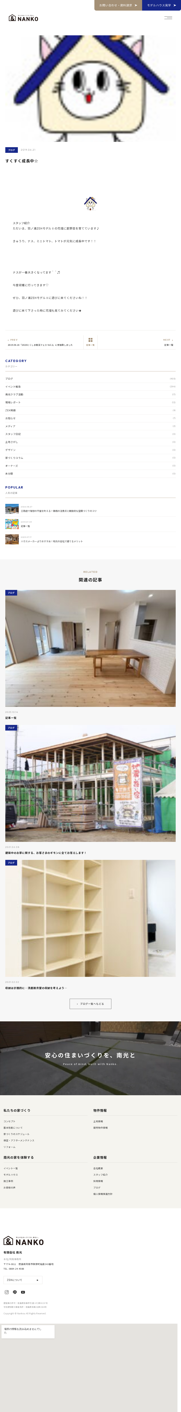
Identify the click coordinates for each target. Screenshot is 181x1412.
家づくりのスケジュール (17, 1134)
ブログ (90, 378)
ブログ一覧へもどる (90, 1004)
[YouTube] (23, 1292)
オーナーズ (90, 465)
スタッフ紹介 (100, 1174)
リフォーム (10, 1147)
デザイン (90, 450)
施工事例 (8, 1181)
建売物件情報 (100, 1127)
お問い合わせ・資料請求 (115, 5)
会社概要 (98, 1168)
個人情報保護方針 (102, 1194)
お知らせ (90, 418)
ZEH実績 (90, 410)
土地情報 (98, 1121)
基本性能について (13, 1127)
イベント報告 (90, 386)
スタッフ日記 (90, 434)
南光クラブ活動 (90, 394)
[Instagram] (7, 1292)
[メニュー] (168, 18)
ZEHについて (23, 1280)
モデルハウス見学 (159, 5)
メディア (90, 426)
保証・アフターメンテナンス (19, 1140)
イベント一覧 (11, 1168)
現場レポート (90, 402)
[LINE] (15, 1292)
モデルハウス (11, 1174)
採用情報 (98, 1181)
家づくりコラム (90, 458)
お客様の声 (10, 1187)
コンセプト (10, 1121)
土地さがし (90, 442)
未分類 (90, 473)
